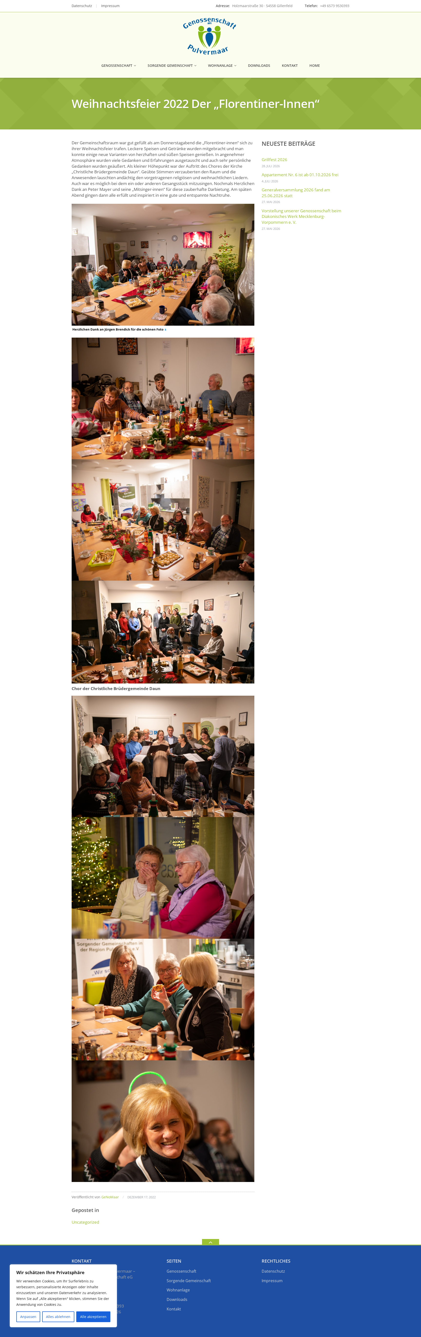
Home (314, 65)
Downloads (259, 65)
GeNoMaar (110, 1197)
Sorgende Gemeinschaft (170, 65)
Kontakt (290, 65)
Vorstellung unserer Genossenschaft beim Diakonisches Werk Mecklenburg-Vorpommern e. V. (301, 216)
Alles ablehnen (58, 1316)
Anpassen (28, 1316)
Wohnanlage (220, 65)
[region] (63, 1295)
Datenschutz (82, 5)
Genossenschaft (116, 65)
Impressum (110, 5)
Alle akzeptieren (93, 1316)
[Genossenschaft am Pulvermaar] (210, 36)
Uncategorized (85, 1222)
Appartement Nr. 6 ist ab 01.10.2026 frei (300, 174)
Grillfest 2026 (274, 159)
